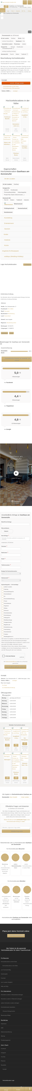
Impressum (3, 1023)
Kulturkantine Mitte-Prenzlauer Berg (24, 147)
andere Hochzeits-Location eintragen (10, 1003)
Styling (5, 608)
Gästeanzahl (4, 577)
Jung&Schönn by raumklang (25, 116)
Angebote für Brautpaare (10, 251)
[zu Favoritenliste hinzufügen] (2, 14)
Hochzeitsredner (8, 613)
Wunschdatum (5, 528)
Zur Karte (4, 685)
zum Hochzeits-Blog (6, 969)
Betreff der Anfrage (6, 521)
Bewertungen (18, 11)
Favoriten (3, 978)
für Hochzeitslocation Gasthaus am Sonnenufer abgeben (5, 869)
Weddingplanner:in (8, 636)
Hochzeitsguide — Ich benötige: (9, 584)
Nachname (4, 552)
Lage (8, 11)
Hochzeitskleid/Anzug (9, 598)
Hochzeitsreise (7, 631)
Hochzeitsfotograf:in (9, 591)
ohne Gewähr (13, 797)
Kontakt (11, 333)
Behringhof (7, 759)
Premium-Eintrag (28, 102)
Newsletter (3, 1065)
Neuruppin (7, 311)
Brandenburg (11, 313)
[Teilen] (26, 1089)
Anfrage (29, 11)
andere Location (8, 587)
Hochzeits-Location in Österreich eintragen (11, 998)
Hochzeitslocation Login (8, 1080)
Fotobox (6, 634)
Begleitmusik (7, 624)
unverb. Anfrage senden (17, 83)
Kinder (5, 234)
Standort (7, 229)
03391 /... (8, 91)
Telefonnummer (5, 565)
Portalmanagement (5, 1040)
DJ (4, 596)
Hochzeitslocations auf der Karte (9, 961)
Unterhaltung (7, 629)
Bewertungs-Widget (6, 1015)
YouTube (3, 1056)
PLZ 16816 (10, 308)
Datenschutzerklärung (11, 661)
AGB (2, 1027)
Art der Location (9, 179)
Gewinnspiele (4, 974)
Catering (6, 589)
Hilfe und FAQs (4, 986)
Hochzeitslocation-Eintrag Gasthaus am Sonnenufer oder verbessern (6, 902)
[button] (16, 23)
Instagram (3, 1052)
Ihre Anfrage (4, 535)
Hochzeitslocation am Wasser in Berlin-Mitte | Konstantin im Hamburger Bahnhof (16, 125)
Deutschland (7, 316)
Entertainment (9, 223)
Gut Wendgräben (24, 738)
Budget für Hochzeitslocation (9, 571)
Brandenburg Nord (11, 322)
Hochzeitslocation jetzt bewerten (17, 359)
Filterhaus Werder (16, 154)
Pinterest (3, 1061)
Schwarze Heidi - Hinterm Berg (25, 764)
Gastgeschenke (8, 622)
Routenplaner (28, 264)
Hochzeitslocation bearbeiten (8, 1007)
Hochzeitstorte (7, 603)
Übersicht (3, 11)
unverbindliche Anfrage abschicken (15, 667)
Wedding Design (8, 620)
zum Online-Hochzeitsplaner (16, 935)
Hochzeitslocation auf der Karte (11, 86)
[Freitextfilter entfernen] (25, 2)
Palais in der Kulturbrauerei (7, 144)
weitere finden (16, 866)
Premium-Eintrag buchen (8, 1011)
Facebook (3, 1048)
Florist (5, 601)
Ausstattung (8, 218)
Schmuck (6, 610)
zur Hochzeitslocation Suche (1, 6)
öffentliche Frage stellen (17, 831)
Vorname (3, 546)
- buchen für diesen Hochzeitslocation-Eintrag (27, 901)
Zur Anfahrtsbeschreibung (8, 687)
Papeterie (6, 605)
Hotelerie (7, 240)
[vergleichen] (2, 17)
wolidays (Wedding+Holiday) (13, 256)
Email (3, 558)
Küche (6, 245)
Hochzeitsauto (7, 615)
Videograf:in (7, 617)
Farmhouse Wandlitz (7, 117)
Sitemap (3, 1036)
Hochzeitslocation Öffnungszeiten (11, 88)
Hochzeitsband (7, 594)
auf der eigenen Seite (16, 899)
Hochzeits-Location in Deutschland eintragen (12, 994)
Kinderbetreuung (8, 627)
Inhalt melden (25, 797)
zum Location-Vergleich (6, 982)
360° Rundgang (24, 11)
